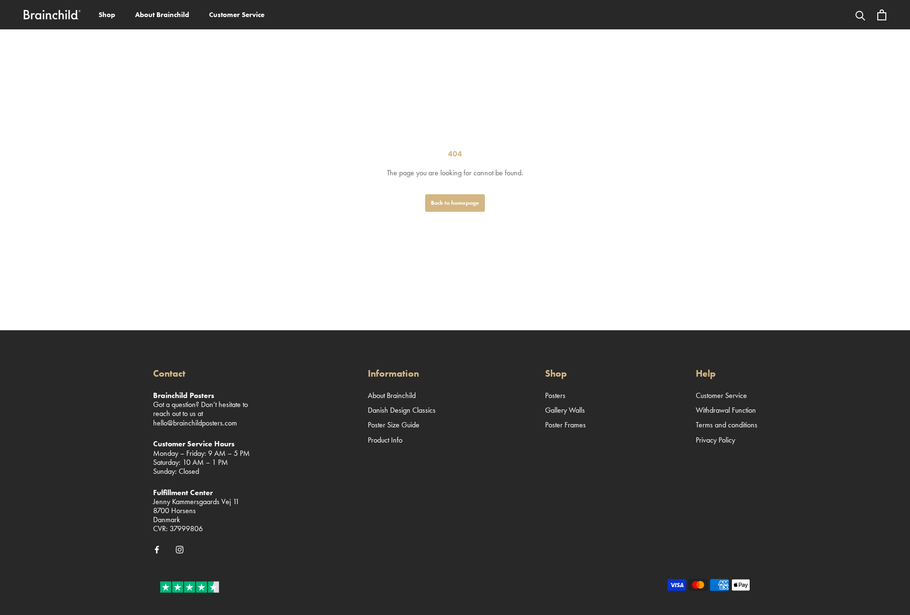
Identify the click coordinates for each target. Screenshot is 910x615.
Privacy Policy (715, 439)
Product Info (385, 439)
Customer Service (236, 14)
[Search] (860, 14)
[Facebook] (157, 549)
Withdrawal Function (726, 410)
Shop (107, 14)
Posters (555, 395)
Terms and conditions (726, 424)
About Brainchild (162, 14)
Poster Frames (565, 424)
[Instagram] (179, 549)
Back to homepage (455, 203)
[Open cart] (881, 14)
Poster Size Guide (393, 424)
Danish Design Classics (402, 410)
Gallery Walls (565, 410)
